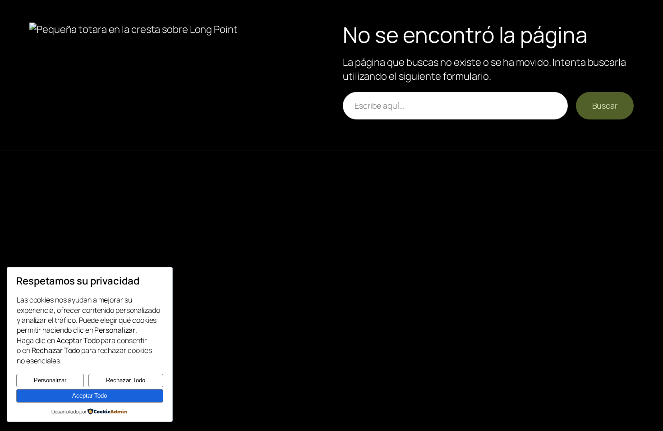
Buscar (604, 105)
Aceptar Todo (89, 395)
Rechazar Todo (125, 380)
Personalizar (50, 380)
